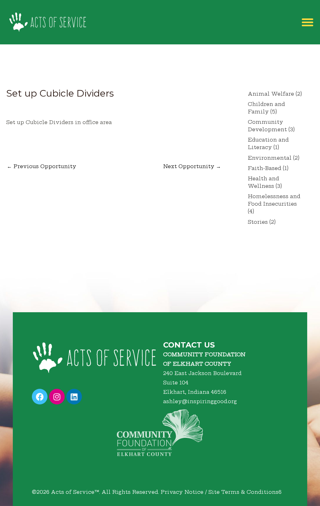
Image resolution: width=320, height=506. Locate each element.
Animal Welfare (271, 94)
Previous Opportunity (41, 166)
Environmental (270, 158)
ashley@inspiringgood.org (200, 401)
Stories (258, 222)
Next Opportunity (192, 166)
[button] (307, 22)
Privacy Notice (182, 492)
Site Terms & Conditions (243, 492)
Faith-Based (264, 168)
